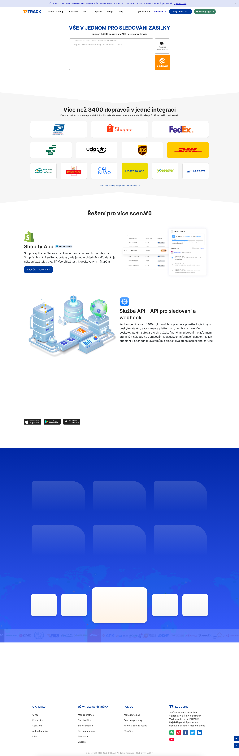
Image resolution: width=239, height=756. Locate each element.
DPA (34, 736)
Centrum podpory (133, 720)
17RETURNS (72, 11)
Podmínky (37, 720)
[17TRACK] (32, 11)
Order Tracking (55, 11)
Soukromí (37, 725)
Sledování (83, 736)
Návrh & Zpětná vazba (135, 725)
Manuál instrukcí (86, 714)
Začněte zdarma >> (38, 269)
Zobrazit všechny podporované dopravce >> (119, 185)
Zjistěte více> (180, 3)
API (84, 11)
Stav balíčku (84, 720)
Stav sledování (85, 725)
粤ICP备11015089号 (144, 753)
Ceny (120, 11)
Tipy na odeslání (86, 731)
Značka (82, 741)
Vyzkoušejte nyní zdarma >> (139, 348)
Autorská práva (40, 731)
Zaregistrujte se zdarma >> (119, 676)
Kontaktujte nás (132, 714)
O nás (35, 714)
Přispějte (128, 731)
